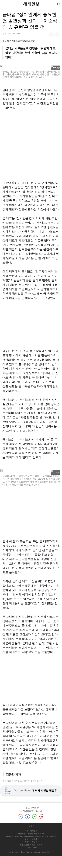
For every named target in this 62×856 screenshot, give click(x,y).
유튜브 (41, 816)
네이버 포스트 (34, 816)
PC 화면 (31, 825)
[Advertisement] (31, 145)
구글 (20, 816)
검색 (58, 4)
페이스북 (27, 816)
